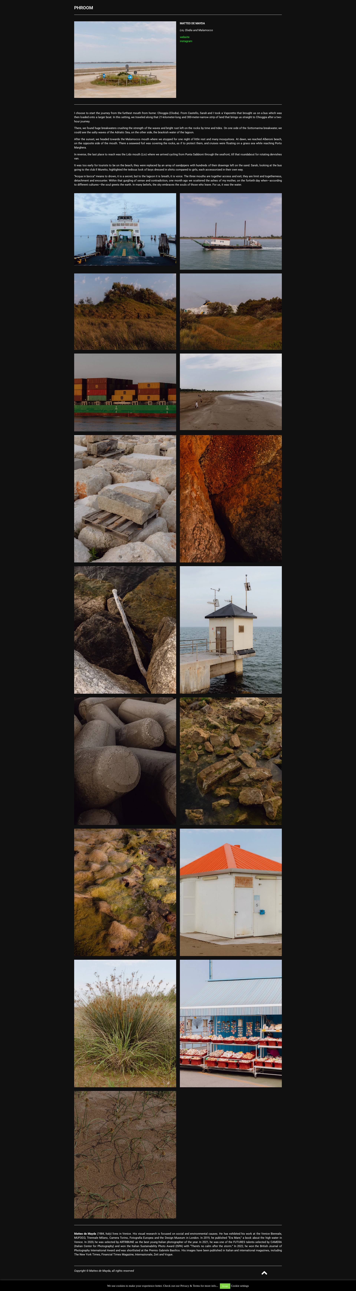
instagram (186, 41)
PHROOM (83, 7)
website (184, 37)
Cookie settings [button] (240, 1285)
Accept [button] (225, 1286)
